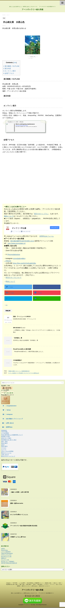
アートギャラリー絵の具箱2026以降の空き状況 (23, 525)
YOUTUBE (4, 431)
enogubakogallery (19, 258)
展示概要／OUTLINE (11, 66)
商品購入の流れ (5, 436)
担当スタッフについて (13, 277)
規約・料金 (4, 441)
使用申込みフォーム (46, 236)
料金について (10, 281)
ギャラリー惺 (5, 560)
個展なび (3, 558)
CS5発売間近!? (17, 360)
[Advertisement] (15, 167)
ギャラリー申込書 (19, 228)
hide (15, 62)
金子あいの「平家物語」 (8, 561)
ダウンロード (54, 227)
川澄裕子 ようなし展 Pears (18, 537)
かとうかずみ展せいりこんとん (19, 514)
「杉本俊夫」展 (17, 338)
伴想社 (3, 548)
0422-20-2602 (33, 596)
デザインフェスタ (6, 555)
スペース (3, 449)
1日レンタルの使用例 (7, 451)
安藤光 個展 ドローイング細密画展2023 (18, 371)
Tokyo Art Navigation (7, 553)
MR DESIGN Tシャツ (19, 327)
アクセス (3, 448)
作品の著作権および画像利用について (12, 435)
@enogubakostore (13, 254)
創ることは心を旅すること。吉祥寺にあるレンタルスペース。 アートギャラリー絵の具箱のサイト (32, 593)
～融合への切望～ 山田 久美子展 (19, 492)
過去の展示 (4, 443)
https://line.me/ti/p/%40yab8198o (24, 263)
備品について (9, 216)
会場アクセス (8, 73)
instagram (4, 430)
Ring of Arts (4, 550)
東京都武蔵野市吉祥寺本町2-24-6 (22, 241)
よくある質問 (5, 433)
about (2, 444)
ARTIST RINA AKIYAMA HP (9, 563)
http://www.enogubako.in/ (17, 243)
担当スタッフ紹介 (6, 438)
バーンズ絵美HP (6, 551)
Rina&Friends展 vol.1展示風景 (22, 349)
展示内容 (7, 68)
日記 (6, 305)
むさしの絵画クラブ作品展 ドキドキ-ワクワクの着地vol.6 (23, 373)
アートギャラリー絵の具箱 (32, 9)
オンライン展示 (9, 71)
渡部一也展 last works (16, 503)
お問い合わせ (5, 454)
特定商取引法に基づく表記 (8, 440)
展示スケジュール (6, 453)
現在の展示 (4, 446)
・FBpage (7, 261)
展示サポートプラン (41, 214)
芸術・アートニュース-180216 (22, 316)
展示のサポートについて (8, 456)
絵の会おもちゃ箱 (6, 556)
